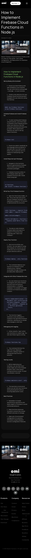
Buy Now (14, 3)
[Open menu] (26, 3)
